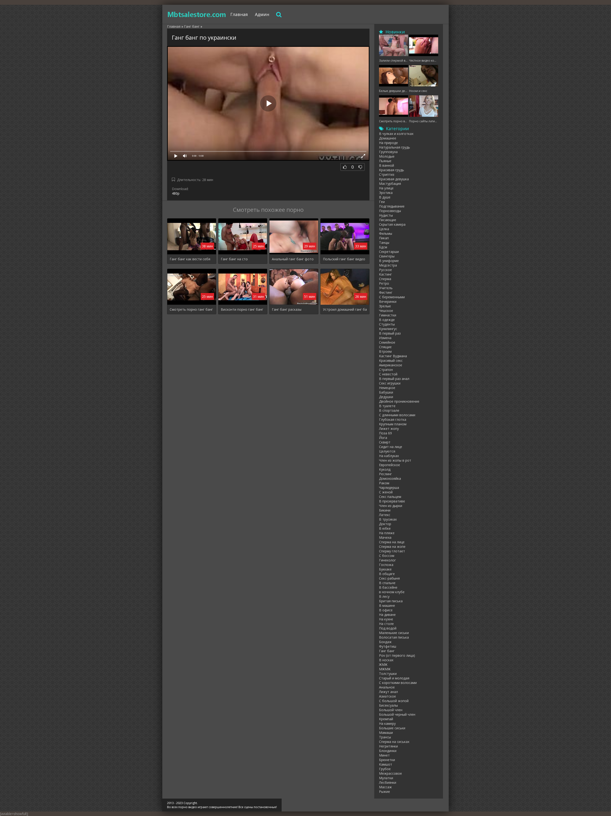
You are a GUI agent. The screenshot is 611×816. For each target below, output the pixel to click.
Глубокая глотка (392, 419)
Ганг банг (387, 651)
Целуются (387, 451)
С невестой (388, 374)
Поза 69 (385, 433)
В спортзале (389, 410)
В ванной (386, 165)
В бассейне (388, 587)
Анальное (387, 687)
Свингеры (387, 256)
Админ (262, 14)
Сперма (385, 279)
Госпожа (386, 564)
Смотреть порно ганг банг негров (192, 309)
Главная (239, 14)
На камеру (387, 723)
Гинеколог (387, 560)
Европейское (389, 465)
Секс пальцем (390, 496)
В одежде (387, 319)
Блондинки (387, 750)
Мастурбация (390, 183)
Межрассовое (390, 773)
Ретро (384, 283)
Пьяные (385, 161)
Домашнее (387, 138)
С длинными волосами (397, 415)
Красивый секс (391, 360)
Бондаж (385, 642)
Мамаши (386, 732)
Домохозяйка (390, 478)
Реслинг (385, 474)
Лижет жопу (389, 428)
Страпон (386, 369)
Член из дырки (390, 505)
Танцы (384, 242)
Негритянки (388, 746)
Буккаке (385, 569)
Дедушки (386, 397)
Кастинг (385, 274)
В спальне (387, 583)
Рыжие (384, 791)
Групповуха (388, 151)
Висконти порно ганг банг (242, 309)
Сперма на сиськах (394, 741)
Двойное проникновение (399, 401)
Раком (384, 483)
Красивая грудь (391, 170)
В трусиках (388, 519)
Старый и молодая (394, 678)
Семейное (387, 342)
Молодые (387, 156)
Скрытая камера (392, 224)
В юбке (385, 528)
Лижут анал (388, 691)
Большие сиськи (392, 728)
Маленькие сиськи (394, 632)
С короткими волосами (398, 682)
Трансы (385, 737)
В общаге (387, 573)
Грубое (385, 769)
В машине (387, 605)
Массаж (385, 787)
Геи (382, 201)
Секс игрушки (389, 383)
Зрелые (385, 306)
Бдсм (383, 247)
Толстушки (388, 673)
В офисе (386, 610)
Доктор (385, 524)
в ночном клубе (392, 592)
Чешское (386, 310)
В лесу (384, 596)
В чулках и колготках (396, 133)
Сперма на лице (392, 542)
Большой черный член (397, 714)
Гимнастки (387, 315)
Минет (384, 755)
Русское (385, 269)
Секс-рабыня (389, 578)
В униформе (389, 260)
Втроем (385, 351)
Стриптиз (386, 174)
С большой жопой (394, 701)
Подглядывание (392, 206)
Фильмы (385, 233)
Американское (390, 365)
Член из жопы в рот (395, 460)
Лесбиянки (387, 782)
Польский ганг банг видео (344, 259)
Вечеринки (387, 301)
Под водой (387, 628)
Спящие (385, 347)
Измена (385, 338)
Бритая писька (391, 601)
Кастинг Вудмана (393, 356)
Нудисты (386, 215)
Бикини (384, 510)
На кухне (386, 619)
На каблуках (389, 455)
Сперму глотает (392, 551)
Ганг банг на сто (234, 259)
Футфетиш (387, 646)
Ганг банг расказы (286, 309)
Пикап (384, 238)
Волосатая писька (394, 637)
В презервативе (392, 501)
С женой (386, 492)
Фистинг (385, 292)
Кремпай (386, 719)
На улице (386, 188)
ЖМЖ (383, 664)
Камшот (385, 764)
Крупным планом (392, 424)
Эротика (386, 192)
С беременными (392, 297)
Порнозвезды (390, 210)
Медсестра (388, 265)
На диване (387, 614)
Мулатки (386, 778)
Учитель (386, 288)
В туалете (387, 406)
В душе (384, 197)
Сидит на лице (390, 446)
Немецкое (387, 387)
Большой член (390, 710)
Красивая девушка (394, 179)
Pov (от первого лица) (397, 655)
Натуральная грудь (394, 147)
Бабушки (386, 392)
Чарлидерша (389, 487)
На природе (388, 142)
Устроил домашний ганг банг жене (345, 309)
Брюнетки (387, 759)
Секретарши (389, 251)
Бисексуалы (388, 705)
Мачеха (385, 537)
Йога (383, 437)
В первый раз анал (394, 378)
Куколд (384, 469)
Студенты (387, 324)
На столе (386, 623)
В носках (386, 660)
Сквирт (384, 442)
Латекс (384, 514)
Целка (384, 229)
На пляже (387, 533)
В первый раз (390, 333)
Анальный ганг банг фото (293, 259)
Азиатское (387, 696)
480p (175, 193)
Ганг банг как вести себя (190, 259)
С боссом (386, 555)
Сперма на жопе (392, 546)
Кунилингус (388, 328)
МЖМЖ (384, 669)
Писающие (387, 220)
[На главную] (197, 14)
